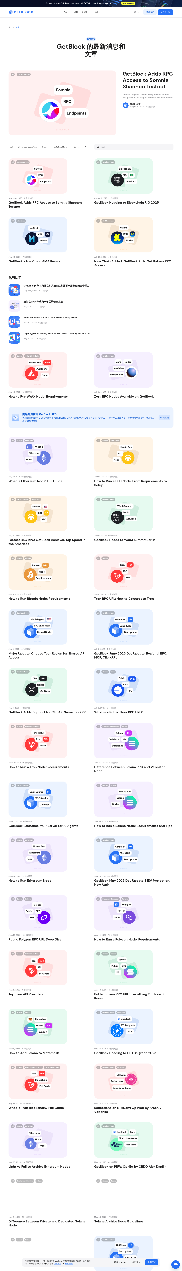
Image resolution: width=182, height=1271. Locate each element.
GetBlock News (60, 147)
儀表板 (163, 12)
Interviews (77, 147)
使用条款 (69, 1263)
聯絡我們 (150, 12)
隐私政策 (57, 1263)
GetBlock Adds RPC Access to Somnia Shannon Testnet (148, 80)
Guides (45, 147)
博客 (17, 27)
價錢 (76, 12)
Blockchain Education (27, 147)
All (11, 147)
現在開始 (164, 417)
